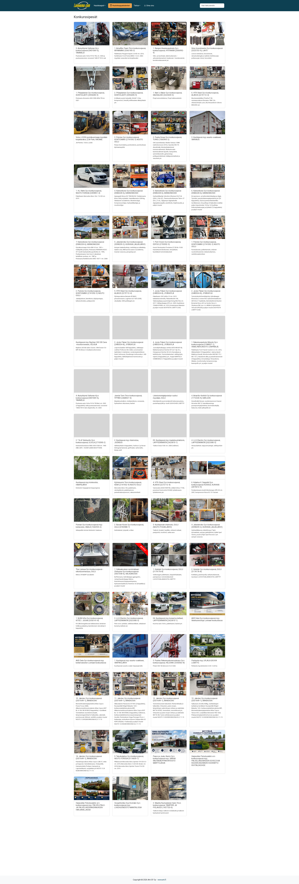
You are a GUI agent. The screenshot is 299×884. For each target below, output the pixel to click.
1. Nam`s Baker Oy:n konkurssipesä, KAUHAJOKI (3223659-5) (167, 94)
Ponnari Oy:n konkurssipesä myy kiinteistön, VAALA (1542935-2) (89, 526)
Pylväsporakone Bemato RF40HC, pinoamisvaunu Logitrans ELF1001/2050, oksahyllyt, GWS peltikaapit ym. (128, 298)
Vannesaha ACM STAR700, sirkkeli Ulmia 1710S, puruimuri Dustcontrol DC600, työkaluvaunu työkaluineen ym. (169, 490)
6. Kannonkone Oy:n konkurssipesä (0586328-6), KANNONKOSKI (205, 192)
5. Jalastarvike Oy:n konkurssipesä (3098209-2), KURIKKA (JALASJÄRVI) (129, 243)
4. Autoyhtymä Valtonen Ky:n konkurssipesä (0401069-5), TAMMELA (87, 398)
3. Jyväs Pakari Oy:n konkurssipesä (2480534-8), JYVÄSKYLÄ (128, 343)
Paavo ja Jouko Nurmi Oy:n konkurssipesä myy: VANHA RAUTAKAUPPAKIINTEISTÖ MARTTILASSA (164, 759)
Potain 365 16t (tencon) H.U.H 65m (164, 666)
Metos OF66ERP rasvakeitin (85, 575)
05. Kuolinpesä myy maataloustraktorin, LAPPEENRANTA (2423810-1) (169, 441)
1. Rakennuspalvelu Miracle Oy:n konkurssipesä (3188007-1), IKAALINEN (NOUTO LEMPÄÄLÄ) (204, 344)
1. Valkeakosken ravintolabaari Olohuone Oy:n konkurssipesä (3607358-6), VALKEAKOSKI (126, 571)
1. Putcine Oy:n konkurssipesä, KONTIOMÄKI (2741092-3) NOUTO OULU (205, 244)
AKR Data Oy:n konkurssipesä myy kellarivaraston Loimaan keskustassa (91, 661)
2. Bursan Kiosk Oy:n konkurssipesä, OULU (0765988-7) (129, 526)
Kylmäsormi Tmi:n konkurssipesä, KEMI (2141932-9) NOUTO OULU (128, 483)
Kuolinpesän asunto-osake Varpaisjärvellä (128, 666)
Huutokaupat (99, 5)
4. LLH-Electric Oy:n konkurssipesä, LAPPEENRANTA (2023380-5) (205, 441)
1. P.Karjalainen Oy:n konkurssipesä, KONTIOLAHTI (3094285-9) (90, 94)
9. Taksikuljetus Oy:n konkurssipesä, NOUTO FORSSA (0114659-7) (129, 757)
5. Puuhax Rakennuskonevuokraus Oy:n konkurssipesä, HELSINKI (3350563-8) (169, 661)
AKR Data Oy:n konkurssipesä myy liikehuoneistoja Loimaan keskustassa (206, 619)
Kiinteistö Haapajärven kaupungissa (88, 488)
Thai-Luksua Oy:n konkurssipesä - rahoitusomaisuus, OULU (89, 570)
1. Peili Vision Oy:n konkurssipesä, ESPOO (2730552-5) (167, 243)
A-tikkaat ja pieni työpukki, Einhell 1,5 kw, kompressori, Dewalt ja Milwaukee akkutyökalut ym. (130, 100)
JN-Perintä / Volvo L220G (84, 143)
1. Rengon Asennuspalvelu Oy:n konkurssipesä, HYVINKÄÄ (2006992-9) (168, 50)
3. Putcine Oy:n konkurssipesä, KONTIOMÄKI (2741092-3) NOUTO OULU (128, 139)
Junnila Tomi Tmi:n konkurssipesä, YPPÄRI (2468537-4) (128, 397)
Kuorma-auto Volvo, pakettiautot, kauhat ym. (167, 623)
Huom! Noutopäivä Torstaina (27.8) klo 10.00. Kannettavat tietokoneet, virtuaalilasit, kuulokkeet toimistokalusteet (168, 250)
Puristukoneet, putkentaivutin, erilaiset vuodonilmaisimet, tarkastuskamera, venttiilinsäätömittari (204, 252)
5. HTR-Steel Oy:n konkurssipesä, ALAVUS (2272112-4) (128, 292)
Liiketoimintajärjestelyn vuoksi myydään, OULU (165, 397)
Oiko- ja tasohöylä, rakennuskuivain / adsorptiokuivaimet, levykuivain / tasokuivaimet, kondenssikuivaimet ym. (169, 58)
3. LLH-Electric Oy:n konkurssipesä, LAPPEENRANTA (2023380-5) (128, 619)
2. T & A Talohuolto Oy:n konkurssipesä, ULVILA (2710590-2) (90, 441)
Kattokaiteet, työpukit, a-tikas (124, 530)
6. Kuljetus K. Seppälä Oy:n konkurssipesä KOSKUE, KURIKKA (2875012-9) (205, 484)
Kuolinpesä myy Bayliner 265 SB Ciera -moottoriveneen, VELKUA (91, 343)
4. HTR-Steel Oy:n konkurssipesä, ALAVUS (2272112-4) (166, 483)
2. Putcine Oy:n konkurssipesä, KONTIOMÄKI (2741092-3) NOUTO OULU (90, 293)
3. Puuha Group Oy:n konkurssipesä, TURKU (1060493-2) (167, 138)
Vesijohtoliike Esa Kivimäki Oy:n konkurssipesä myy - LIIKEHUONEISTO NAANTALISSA (128, 805)
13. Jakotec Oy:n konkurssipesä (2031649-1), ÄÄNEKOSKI (204, 699)
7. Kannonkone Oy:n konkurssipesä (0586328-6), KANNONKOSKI (90, 243)
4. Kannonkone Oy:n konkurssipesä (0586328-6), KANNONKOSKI (128, 192)
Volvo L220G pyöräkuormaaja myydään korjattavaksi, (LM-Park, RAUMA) (91, 138)
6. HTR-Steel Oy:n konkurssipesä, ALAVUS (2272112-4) (205, 94)
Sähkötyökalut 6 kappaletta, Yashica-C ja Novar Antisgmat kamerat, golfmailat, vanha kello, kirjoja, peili (130, 448)
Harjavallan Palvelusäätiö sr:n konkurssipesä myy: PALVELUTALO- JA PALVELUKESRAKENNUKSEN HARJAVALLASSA (90, 806)
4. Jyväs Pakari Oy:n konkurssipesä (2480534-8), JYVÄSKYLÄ (167, 343)
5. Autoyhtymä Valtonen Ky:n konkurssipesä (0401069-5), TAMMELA (87, 50)
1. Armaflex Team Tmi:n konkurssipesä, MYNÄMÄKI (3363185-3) (130, 49)
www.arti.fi (162, 880)
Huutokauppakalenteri (121, 5)
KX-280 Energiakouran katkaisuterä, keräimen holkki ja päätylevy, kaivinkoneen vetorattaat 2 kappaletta (91, 626)
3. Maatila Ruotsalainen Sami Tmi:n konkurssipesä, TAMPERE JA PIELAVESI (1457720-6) (167, 805)
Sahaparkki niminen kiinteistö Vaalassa (89, 530)
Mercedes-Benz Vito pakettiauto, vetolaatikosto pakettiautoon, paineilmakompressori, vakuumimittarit (127, 490)
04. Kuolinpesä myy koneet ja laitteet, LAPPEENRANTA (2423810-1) (168, 619)
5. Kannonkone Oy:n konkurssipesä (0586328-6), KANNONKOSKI (167, 192)
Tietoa (136, 5)
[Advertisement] (149, 850)
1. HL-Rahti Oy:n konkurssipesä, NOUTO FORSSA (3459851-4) (89, 192)
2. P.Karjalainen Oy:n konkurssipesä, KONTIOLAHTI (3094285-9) (128, 94)
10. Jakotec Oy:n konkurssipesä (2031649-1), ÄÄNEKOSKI (89, 699)
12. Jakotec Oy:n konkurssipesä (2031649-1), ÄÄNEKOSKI (166, 699)
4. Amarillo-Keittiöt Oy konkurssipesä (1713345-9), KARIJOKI (206, 397)
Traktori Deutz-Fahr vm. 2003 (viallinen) (166, 445)
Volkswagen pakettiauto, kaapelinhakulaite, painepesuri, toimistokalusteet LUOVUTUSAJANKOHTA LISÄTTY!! (167, 577)
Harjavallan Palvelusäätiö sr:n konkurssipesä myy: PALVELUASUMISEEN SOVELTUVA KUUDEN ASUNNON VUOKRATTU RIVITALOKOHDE (205, 760)
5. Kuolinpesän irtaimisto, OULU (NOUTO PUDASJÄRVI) (165, 526)
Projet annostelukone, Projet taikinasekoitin (167, 98)
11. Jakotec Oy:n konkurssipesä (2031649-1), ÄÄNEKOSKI (127, 699)
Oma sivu (150, 5)
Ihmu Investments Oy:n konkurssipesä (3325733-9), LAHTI (207, 49)
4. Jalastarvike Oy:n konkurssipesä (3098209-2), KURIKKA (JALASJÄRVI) (206, 526)
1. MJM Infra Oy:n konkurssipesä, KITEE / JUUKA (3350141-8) (89, 619)
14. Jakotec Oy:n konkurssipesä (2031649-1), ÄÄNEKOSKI (89, 757)
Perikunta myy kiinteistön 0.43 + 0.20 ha (204, 666)
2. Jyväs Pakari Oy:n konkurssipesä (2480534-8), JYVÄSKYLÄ (205, 292)
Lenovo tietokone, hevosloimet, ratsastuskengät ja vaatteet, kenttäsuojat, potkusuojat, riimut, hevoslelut (205, 56)
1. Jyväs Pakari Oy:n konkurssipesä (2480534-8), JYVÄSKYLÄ (167, 292)
